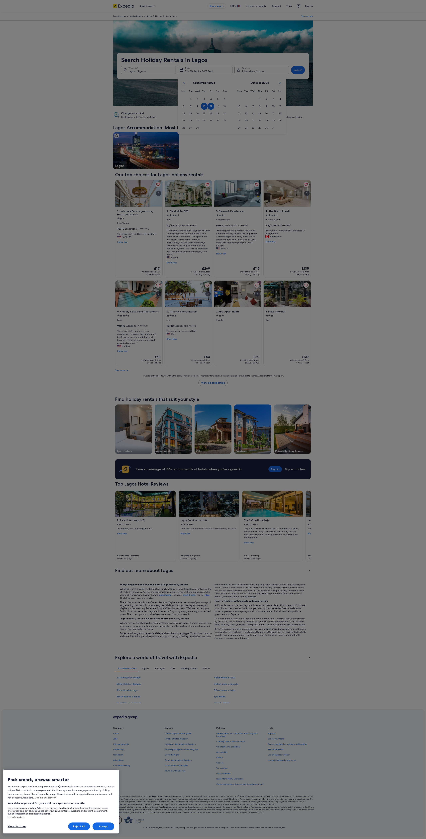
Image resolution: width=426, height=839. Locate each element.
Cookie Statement (45, 797)
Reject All (79, 826)
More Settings (17, 826)
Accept (103, 826)
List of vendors (16, 817)
